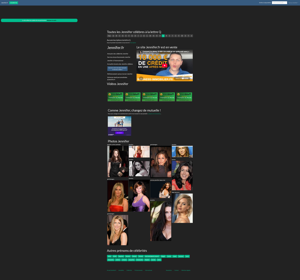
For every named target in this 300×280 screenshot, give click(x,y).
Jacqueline (131, 259)
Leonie (169, 256)
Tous (109, 35)
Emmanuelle (139, 259)
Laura (187, 256)
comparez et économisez (154, 113)
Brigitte (147, 259)
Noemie (134, 256)
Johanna (124, 259)
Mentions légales (185, 270)
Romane (128, 256)
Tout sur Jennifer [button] (292, 2)
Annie (159, 259)
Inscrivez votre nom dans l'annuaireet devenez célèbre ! (117, 68)
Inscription (133, 42)
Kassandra (111, 259)
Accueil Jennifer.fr (111, 270)
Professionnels (138, 270)
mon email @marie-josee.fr (152, 256)
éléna (109, 256)
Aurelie (153, 259)
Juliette (118, 259)
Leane (174, 256)
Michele (141, 256)
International (148, 270)
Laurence (181, 256)
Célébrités (13, 2)
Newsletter (169, 270)
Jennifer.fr (4, 3)
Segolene (121, 256)
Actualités (121, 270)
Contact (176, 270)
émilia (114, 256)
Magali (163, 256)
